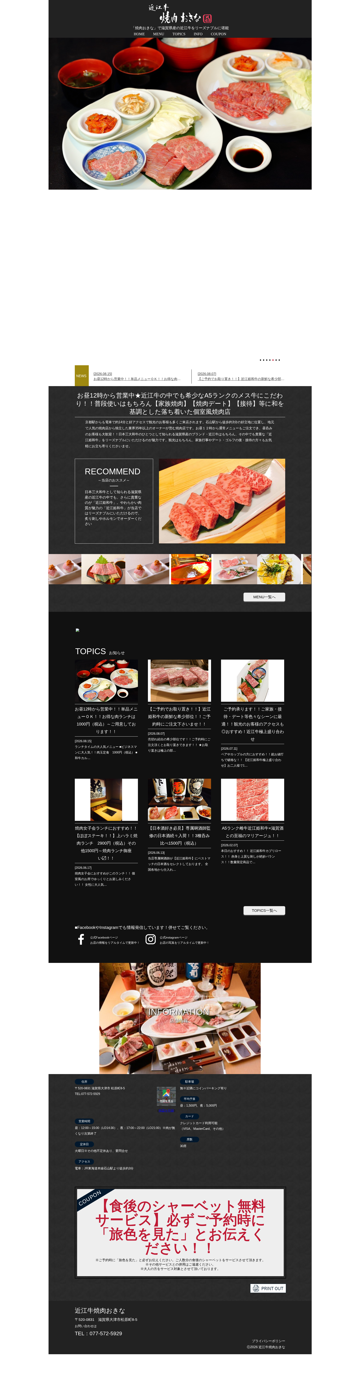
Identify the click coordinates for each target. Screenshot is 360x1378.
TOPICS (178, 34)
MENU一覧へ (264, 597)
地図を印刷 (166, 1110)
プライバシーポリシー (268, 1341)
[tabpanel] (180, 189)
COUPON (218, 34)
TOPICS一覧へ (264, 910)
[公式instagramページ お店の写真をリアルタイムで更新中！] (150, 944)
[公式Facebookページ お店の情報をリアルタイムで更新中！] (81, 944)
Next (51, 190)
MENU (158, 34)
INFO (198, 34)
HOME (139, 34)
